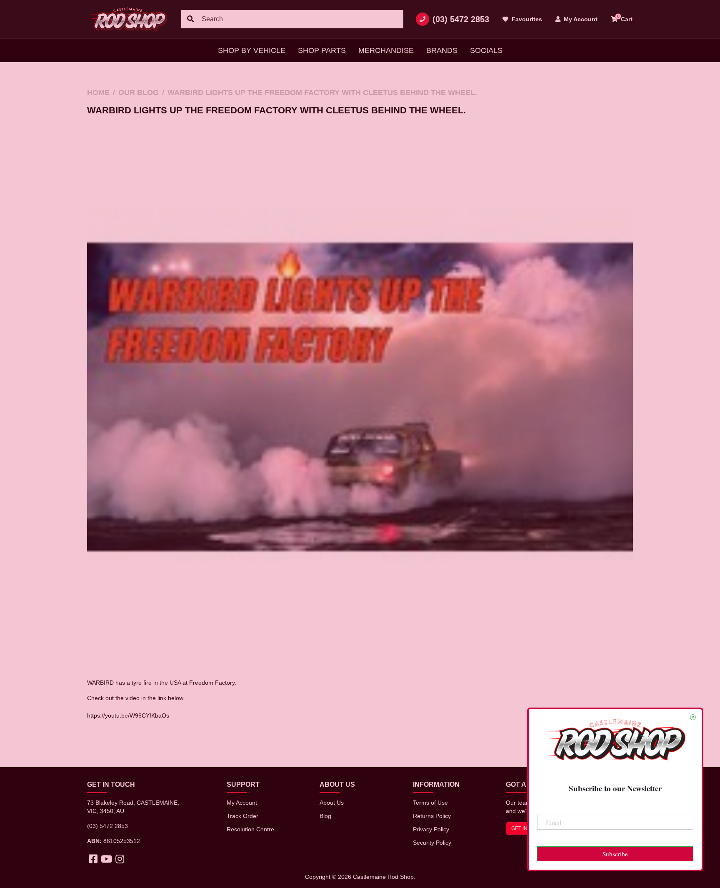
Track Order (242, 816)
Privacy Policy (431, 829)
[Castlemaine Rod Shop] (128, 19)
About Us (332, 802)
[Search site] (190, 19)
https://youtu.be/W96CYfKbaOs (128, 715)
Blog (325, 816)
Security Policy (432, 842)
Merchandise (386, 50)
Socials (486, 50)
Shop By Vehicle (251, 50)
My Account (242, 802)
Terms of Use (430, 802)
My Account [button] (580, 19)
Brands (442, 50)
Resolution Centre (250, 829)
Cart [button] (625, 18)
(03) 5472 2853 (460, 19)
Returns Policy (432, 816)
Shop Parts (322, 50)
